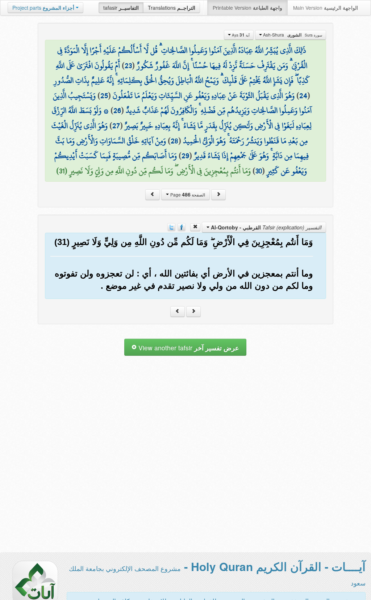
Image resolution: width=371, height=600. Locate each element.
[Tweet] (171, 226)
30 (258, 171)
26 (117, 110)
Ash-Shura (292, 34)
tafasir (121, 7)
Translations (171, 7)
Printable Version (247, 7)
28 (174, 141)
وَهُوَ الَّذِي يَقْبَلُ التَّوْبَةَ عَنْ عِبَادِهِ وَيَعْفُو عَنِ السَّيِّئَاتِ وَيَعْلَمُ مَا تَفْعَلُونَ (204, 95)
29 (185, 156)
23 (128, 65)
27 (116, 126)
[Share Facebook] (181, 226)
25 (104, 95)
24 (303, 95)
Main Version (325, 7)
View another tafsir (188, 347)
